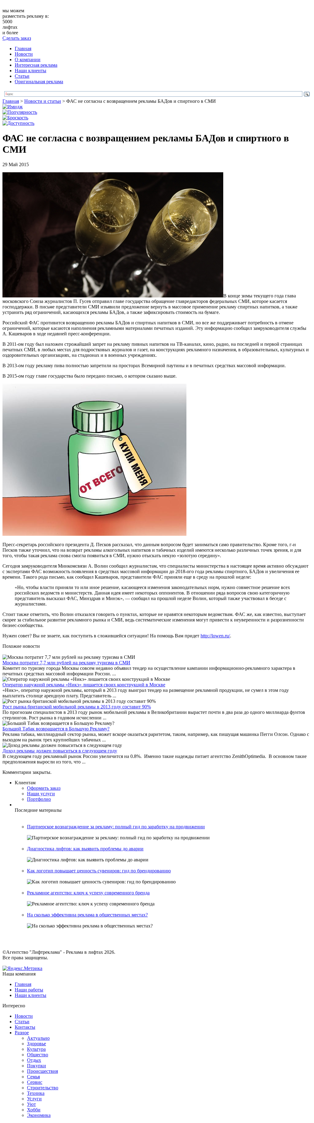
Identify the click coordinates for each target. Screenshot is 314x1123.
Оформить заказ (43, 788)
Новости (24, 54)
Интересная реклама (36, 65)
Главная (23, 48)
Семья (33, 1076)
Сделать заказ (16, 38)
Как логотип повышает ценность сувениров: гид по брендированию (99, 870)
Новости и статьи (42, 101)
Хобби (33, 1109)
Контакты (25, 1027)
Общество (37, 1054)
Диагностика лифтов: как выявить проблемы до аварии (85, 848)
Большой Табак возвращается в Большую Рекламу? (55, 728)
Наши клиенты (30, 70)
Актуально (38, 1038)
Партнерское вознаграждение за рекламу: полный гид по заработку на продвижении (116, 826)
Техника (35, 1093)
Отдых (34, 1060)
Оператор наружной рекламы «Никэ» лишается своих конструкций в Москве (83, 684)
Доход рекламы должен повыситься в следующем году (59, 750)
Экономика (39, 1115)
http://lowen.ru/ (215, 635)
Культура (36, 1049)
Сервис (34, 1082)
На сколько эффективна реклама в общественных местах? (87, 914)
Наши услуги (41, 793)
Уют (31, 1104)
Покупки (36, 1065)
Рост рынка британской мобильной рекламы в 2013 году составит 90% (76, 706)
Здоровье (36, 1043)
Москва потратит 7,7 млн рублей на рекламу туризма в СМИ (66, 662)
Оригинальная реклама (39, 81)
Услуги (34, 1098)
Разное (22, 1032)
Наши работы (29, 989)
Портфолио (39, 799)
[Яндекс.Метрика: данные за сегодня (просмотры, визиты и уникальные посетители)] (22, 968)
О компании (27, 59)
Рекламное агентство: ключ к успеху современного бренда (88, 892)
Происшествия (42, 1071)
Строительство (42, 1087)
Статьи (22, 76)
